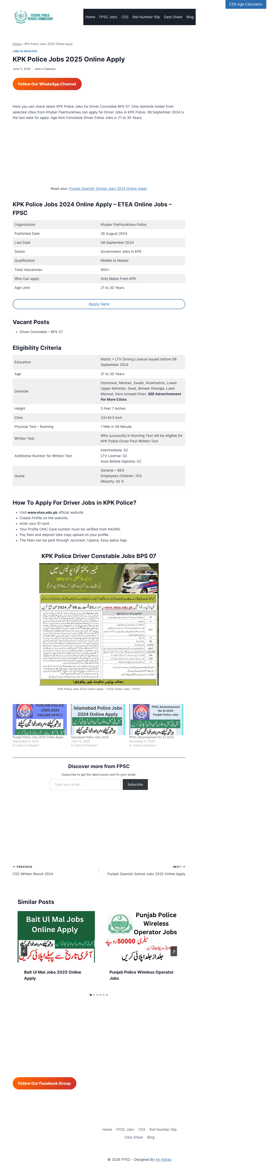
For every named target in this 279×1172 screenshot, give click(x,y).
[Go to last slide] (24, 951)
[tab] (91, 995)
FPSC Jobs (108, 17)
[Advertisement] (99, 155)
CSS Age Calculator (246, 4)
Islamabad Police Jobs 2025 (90, 737)
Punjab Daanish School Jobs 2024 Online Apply (108, 189)
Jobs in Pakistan (25, 51)
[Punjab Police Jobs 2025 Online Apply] (40, 719)
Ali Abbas (164, 1159)
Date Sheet (173, 17)
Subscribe (135, 784)
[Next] (174, 951)
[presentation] (56, 937)
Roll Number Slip (146, 17)
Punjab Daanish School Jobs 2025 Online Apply (146, 870)
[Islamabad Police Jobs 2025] (98, 719)
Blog (190, 17)
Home (90, 17)
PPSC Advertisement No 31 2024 (151, 737)
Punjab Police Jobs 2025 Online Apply (38, 737)
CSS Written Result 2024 (33, 870)
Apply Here (99, 304)
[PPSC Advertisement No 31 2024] (156, 719)
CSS (125, 17)
